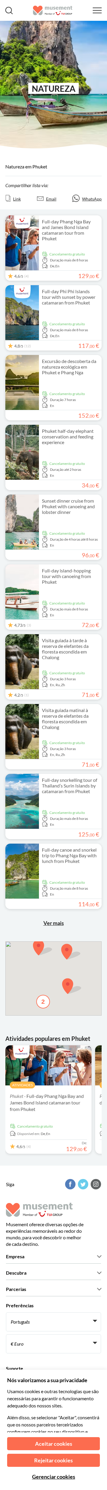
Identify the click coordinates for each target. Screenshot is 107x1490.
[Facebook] (69, 1184)
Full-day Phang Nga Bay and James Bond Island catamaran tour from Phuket (66, 230)
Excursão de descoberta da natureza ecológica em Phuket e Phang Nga (69, 366)
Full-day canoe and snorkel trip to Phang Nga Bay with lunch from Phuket (69, 855)
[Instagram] (95, 1184)
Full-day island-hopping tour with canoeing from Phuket (66, 576)
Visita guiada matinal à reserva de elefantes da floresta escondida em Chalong (65, 718)
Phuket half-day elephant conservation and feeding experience (68, 436)
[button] (72, 986)
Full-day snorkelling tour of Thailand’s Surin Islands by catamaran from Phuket (69, 785)
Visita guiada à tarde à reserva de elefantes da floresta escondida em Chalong (65, 648)
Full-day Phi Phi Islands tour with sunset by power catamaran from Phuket (68, 296)
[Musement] (53, 10)
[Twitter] (82, 1184)
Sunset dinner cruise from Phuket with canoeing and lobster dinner (68, 506)
